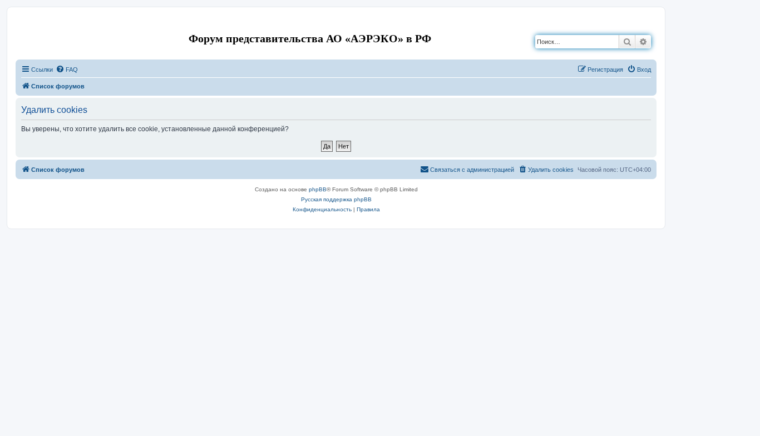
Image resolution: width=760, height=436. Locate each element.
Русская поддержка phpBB (336, 199)
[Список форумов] (24, 24)
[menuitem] (67, 69)
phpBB (318, 189)
